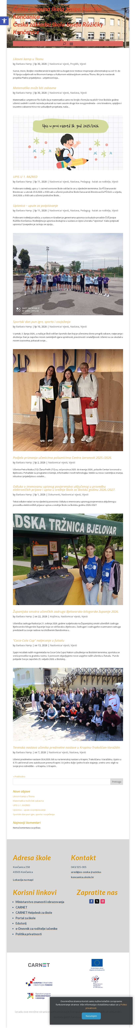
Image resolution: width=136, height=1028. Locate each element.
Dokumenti (54, 494)
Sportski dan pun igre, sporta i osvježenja (41, 322)
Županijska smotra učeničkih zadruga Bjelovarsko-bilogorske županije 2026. (66, 611)
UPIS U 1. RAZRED (25, 177)
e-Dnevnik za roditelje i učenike (36, 928)
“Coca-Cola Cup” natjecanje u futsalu (38, 640)
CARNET (21, 907)
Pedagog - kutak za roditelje (95, 181)
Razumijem (91, 1015)
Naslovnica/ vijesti (59, 63)
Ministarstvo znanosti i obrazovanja (40, 902)
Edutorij (21, 923)
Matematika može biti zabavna (34, 88)
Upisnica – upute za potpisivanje (35, 205)
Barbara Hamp (24, 63)
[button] (4, 21)
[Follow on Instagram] (103, 901)
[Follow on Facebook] (91, 901)
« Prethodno (19, 776)
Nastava (74, 92)
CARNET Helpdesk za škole (34, 912)
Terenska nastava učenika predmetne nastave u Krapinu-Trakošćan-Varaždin (66, 747)
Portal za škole (25, 918)
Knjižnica (54, 616)
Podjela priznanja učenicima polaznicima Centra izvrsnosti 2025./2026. (62, 457)
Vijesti (83, 63)
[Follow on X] (97, 901)
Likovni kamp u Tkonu (28, 59)
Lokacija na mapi (23, 879)
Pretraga (116, 781)
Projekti (74, 63)
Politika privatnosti (29, 934)
